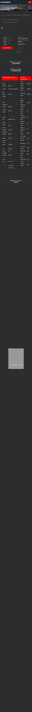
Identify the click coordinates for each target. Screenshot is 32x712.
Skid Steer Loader (17, 15)
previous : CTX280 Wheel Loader (11, 19)
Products (8, 15)
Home (2, 15)
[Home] (5, 2)
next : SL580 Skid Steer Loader (10, 22)
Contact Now (7, 47)
